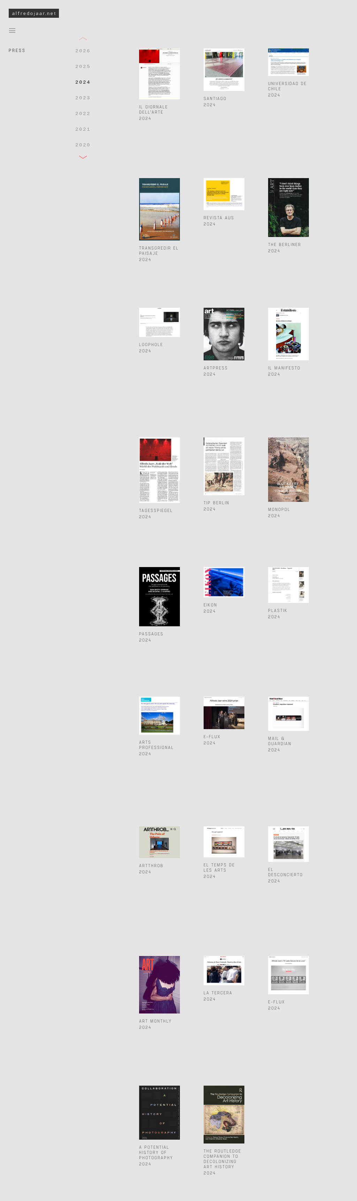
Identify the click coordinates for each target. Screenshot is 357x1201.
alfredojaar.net (34, 13)
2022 (83, 113)
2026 (83, 50)
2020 (83, 145)
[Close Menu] (12, 30)
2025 (83, 66)
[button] (83, 39)
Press (17, 50)
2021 (83, 129)
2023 (83, 97)
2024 (83, 82)
